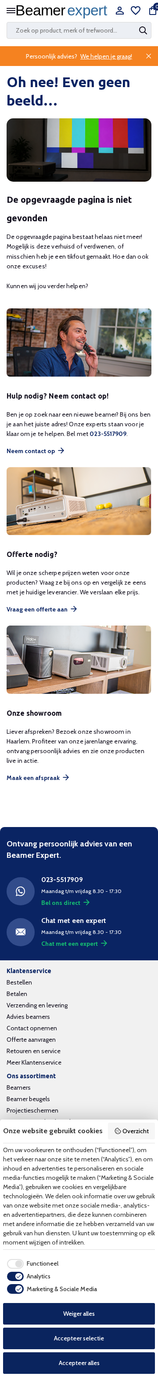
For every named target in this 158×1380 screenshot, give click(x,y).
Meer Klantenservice (34, 1062)
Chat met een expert (69, 944)
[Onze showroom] (79, 660)
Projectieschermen (32, 1110)
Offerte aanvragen (31, 1039)
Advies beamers (28, 1017)
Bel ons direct (60, 903)
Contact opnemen (32, 1028)
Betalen (17, 994)
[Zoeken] (144, 30)
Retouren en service (34, 1051)
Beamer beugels (28, 1099)
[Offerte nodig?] (79, 501)
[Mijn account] (119, 11)
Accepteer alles (79, 1363)
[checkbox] (30, 1264)
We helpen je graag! (106, 56)
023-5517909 (108, 434)
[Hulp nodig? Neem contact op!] (79, 342)
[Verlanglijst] (135, 11)
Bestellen (19, 982)
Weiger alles (79, 1314)
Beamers (19, 1087)
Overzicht (135, 1131)
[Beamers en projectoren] (63, 11)
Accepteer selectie (79, 1338)
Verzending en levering (37, 1005)
